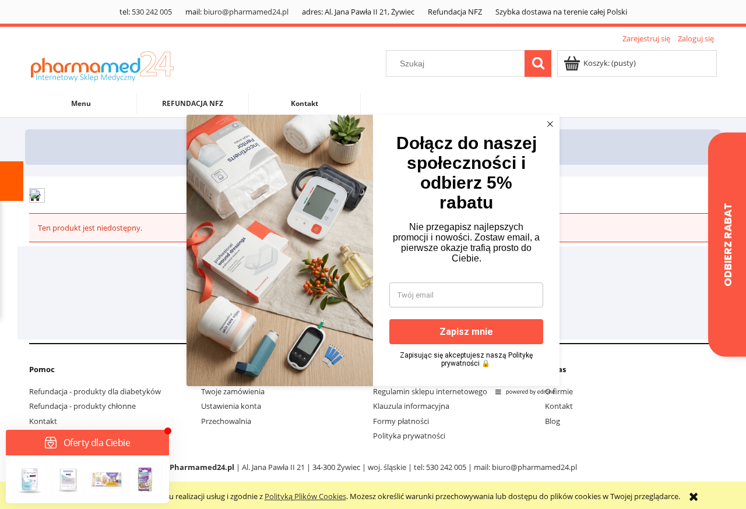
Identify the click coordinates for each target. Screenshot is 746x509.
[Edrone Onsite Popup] (373, 254)
